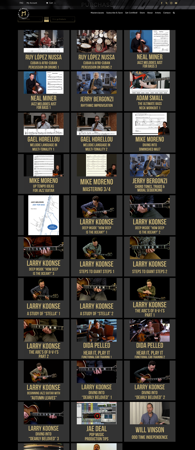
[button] (174, 13)
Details (43, 50)
